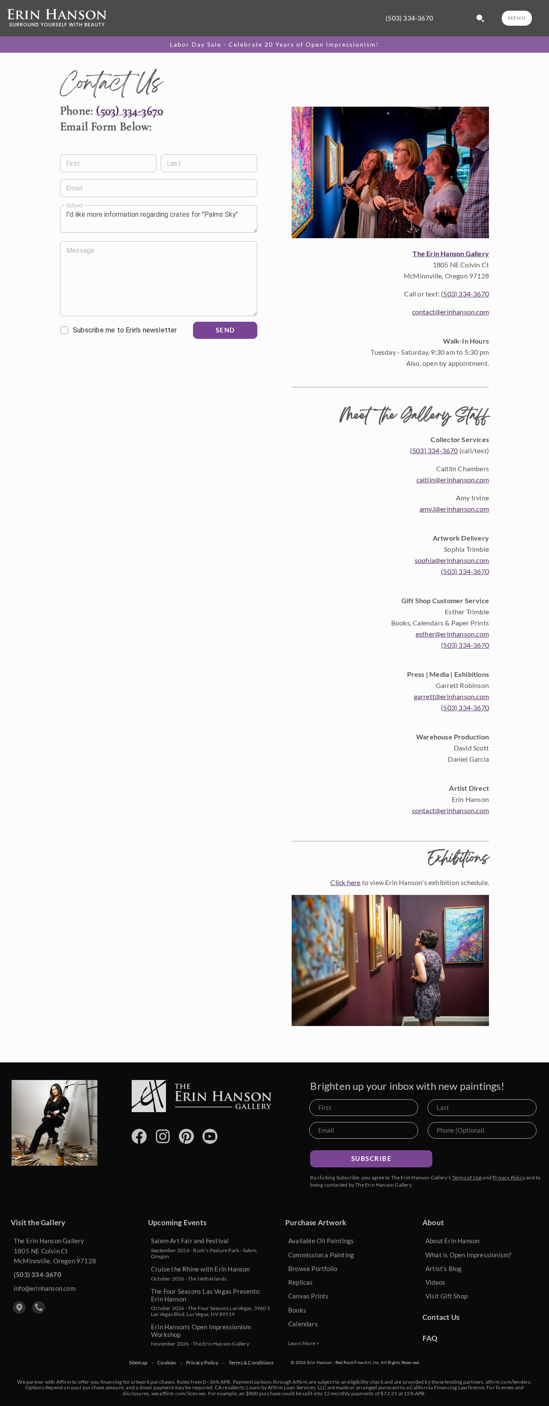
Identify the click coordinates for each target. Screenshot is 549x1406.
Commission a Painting (321, 1255)
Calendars (303, 1324)
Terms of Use (467, 1177)
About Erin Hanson (452, 1240)
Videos (435, 1282)
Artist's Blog (443, 1268)
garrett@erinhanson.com (451, 696)
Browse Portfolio (312, 1268)
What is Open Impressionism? (468, 1255)
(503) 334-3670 (409, 18)
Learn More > (303, 1343)
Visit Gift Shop (446, 1296)
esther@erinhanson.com (452, 634)
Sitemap (138, 1363)
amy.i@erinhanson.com (454, 509)
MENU (517, 18)
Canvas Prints (308, 1296)
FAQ (430, 1338)
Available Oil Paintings (321, 1240)
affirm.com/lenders (508, 1382)
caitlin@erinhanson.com (452, 480)
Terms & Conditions (251, 1363)
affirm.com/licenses (182, 1393)
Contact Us (440, 1317)
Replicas (300, 1282)
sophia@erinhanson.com (452, 560)
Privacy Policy (508, 1177)
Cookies (166, 1363)
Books (297, 1310)
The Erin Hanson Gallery (451, 253)
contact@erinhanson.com (450, 312)
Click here (345, 882)
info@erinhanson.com (44, 1288)
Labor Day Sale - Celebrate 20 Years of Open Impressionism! (274, 44)
